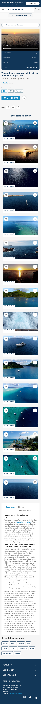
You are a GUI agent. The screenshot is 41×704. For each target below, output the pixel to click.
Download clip (31, 67)
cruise (5, 648)
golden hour (7, 653)
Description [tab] (10, 507)
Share (8, 107)
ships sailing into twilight (23, 522)
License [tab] (21, 507)
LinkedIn (35, 697)
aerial (13, 643)
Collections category (20, 15)
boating (13, 648)
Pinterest (18, 107)
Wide (32, 648)
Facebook (19, 697)
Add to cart (11, 98)
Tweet (13, 107)
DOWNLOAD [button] (32, 3)
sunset (5, 643)
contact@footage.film (15, 693)
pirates (17, 653)
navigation (23, 648)
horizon (21, 643)
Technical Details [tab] (24, 510)
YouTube (24, 697)
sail (28, 643)
